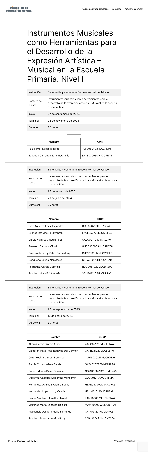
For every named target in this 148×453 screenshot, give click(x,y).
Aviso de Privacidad (124, 441)
